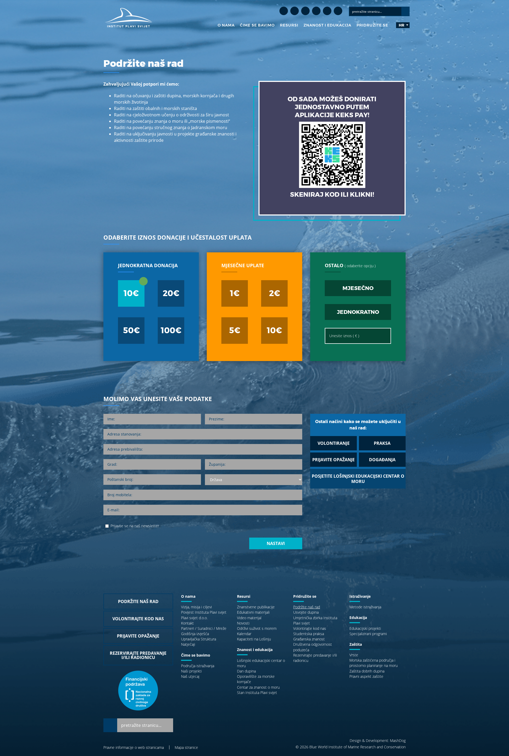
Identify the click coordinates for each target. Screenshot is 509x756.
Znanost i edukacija (327, 25)
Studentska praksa (308, 633)
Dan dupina (246, 671)
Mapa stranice (186, 747)
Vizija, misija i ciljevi (196, 606)
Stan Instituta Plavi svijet (257, 692)
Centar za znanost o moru (258, 687)
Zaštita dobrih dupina (366, 671)
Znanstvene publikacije (256, 606)
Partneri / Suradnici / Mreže (203, 628)
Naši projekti (191, 671)
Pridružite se (372, 25)
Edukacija (358, 617)
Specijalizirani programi (368, 633)
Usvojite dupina (306, 612)
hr (401, 25)
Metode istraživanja (365, 606)
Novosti (243, 623)
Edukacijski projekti (365, 628)
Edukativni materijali (253, 612)
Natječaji (188, 644)
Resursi (289, 25)
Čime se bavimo (257, 25)
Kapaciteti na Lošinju (254, 638)
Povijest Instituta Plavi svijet (203, 612)
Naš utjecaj (190, 676)
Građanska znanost (309, 638)
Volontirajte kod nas (309, 628)
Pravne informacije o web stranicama (133, 747)
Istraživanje (360, 596)
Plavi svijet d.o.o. (194, 617)
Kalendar (244, 633)
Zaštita (355, 644)
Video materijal (249, 617)
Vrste (353, 654)
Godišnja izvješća (195, 633)
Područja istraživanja (197, 665)
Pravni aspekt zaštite (366, 676)
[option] (254, 378)
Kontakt (187, 623)
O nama (226, 25)
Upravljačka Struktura (198, 638)
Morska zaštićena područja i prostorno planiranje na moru (373, 663)
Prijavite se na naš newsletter (135, 525)
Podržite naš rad (306, 606)
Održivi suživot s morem (257, 628)
